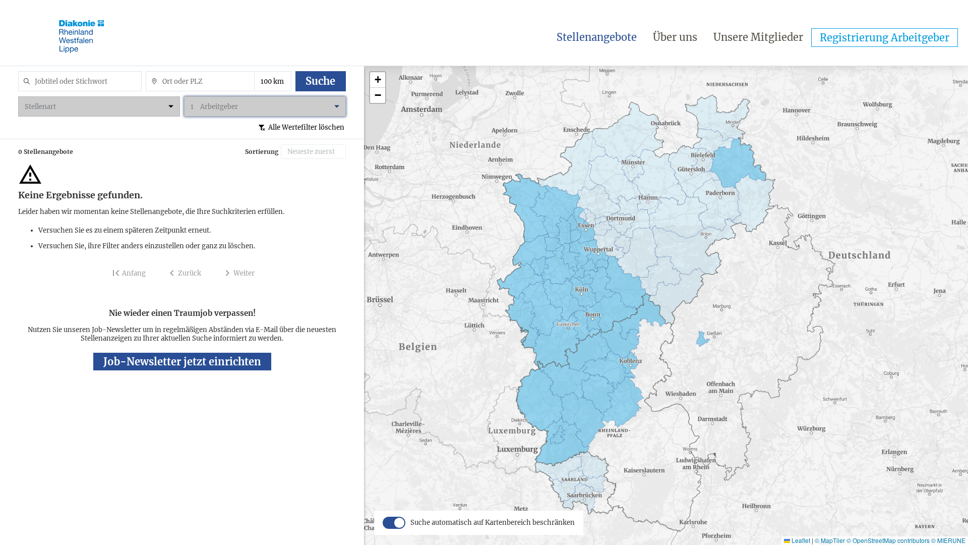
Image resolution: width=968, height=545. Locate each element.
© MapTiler (830, 540)
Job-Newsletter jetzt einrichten (182, 361)
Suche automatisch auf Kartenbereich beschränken (492, 522)
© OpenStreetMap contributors (888, 540)
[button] (377, 80)
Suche (320, 81)
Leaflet (800, 540)
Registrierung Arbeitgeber (884, 37)
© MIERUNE (948, 540)
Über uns (675, 37)
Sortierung (261, 151)
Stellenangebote (597, 37)
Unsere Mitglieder (758, 37)
